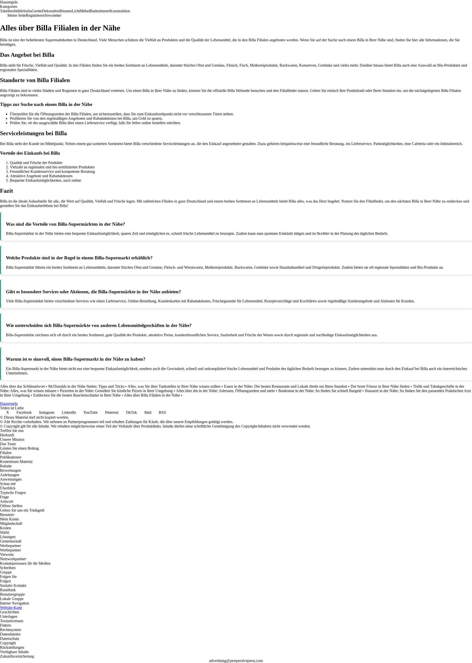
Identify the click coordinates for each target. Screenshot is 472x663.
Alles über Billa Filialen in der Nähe (152, 395)
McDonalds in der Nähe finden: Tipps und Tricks (86, 386)
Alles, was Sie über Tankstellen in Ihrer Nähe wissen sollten (174, 386)
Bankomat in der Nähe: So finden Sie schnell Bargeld (319, 391)
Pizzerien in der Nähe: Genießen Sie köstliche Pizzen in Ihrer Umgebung (116, 391)
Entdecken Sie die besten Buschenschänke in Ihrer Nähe (77, 395)
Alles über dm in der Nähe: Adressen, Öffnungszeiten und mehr (225, 391)
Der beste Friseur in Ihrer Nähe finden (380, 386)
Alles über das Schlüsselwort (22, 386)
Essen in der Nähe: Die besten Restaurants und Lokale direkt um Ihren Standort (285, 386)
